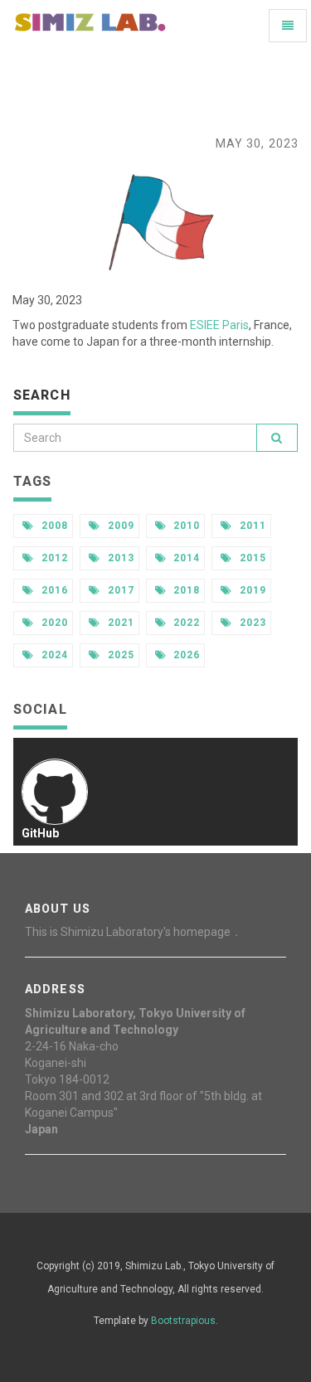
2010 (186, 525)
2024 (53, 655)
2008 (53, 525)
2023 (251, 622)
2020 (53, 622)
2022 (186, 622)
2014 (186, 558)
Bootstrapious (183, 1320)
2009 (119, 525)
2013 (119, 558)
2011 (251, 525)
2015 (251, 558)
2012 (53, 558)
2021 (119, 622)
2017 (119, 590)
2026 (186, 655)
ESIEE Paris (219, 325)
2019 (251, 590)
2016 (53, 590)
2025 (119, 655)
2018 (186, 590)
